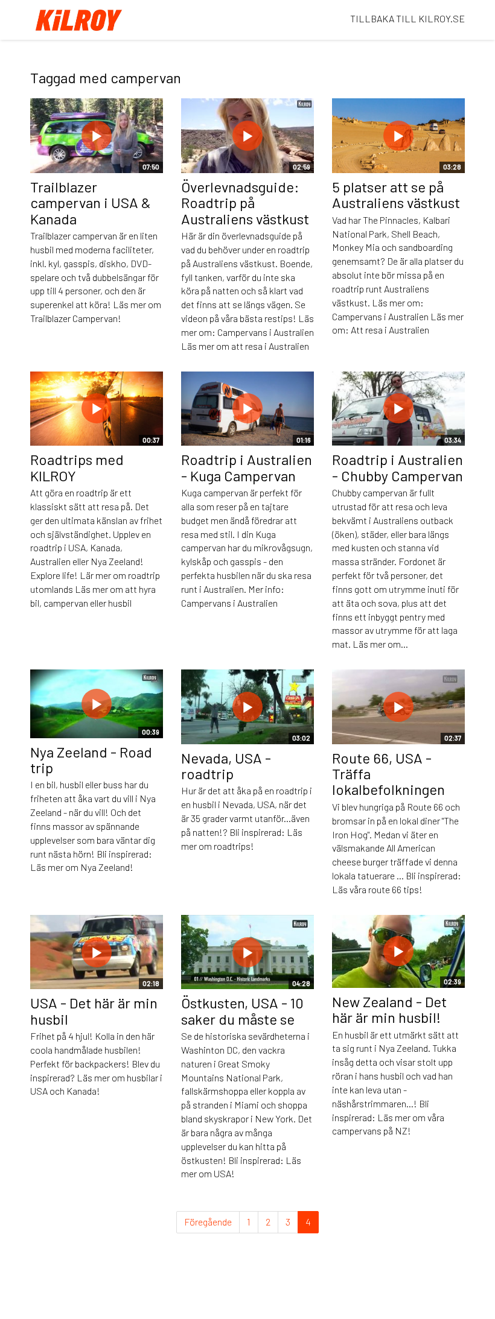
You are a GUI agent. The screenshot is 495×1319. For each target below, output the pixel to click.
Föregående (208, 1221)
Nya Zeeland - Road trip (91, 759)
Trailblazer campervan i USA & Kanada (90, 202)
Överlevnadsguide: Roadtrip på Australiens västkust (245, 202)
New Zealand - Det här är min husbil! (389, 1009)
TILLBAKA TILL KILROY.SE (407, 18)
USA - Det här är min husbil (94, 1010)
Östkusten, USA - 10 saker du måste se (242, 1010)
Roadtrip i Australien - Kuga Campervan (246, 467)
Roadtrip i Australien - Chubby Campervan (397, 467)
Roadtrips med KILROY (77, 467)
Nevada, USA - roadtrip (226, 765)
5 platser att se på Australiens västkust (396, 194)
